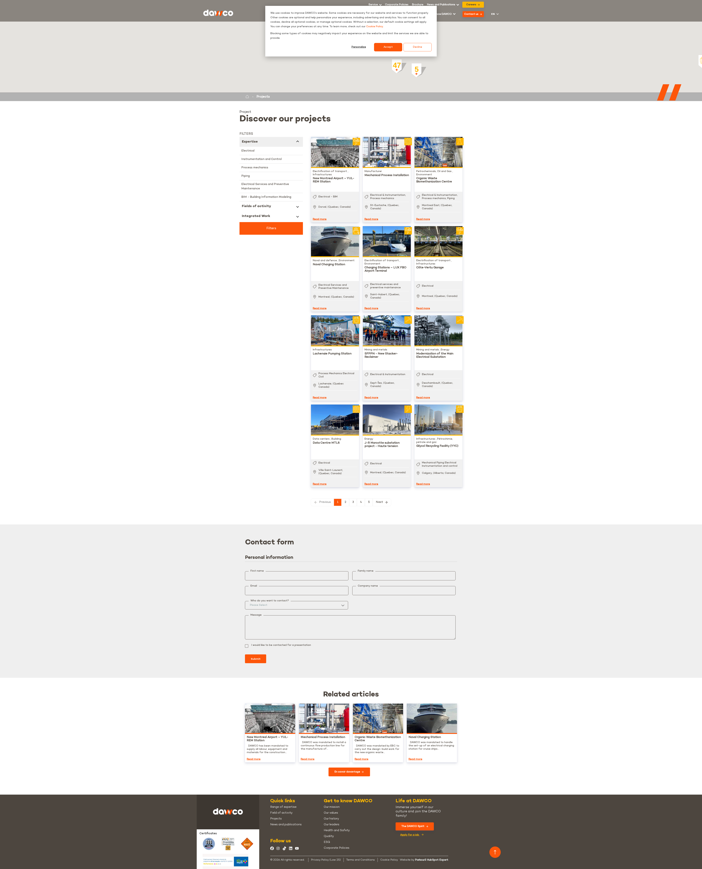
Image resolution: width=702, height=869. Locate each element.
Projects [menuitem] (276, 819)
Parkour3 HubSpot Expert (431, 860)
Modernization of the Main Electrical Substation (434, 355)
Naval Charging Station (329, 264)
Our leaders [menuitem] (331, 824)
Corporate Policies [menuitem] (396, 4)
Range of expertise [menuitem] (283, 807)
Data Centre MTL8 (326, 443)
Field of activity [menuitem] (281, 813)
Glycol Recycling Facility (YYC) (437, 446)
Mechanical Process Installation (387, 175)
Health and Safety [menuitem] (337, 830)
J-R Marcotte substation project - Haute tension (382, 444)
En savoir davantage (347, 771)
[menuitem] (417, 4)
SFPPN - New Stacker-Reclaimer (381, 355)
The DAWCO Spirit (412, 826)
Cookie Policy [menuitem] (389, 860)
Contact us (471, 14)
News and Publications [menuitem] (441, 4)
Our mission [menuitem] (332, 807)
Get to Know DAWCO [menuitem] (438, 14)
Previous (325, 502)
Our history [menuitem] (331, 819)
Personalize (359, 47)
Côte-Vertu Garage (430, 267)
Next (379, 502)
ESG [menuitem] (327, 842)
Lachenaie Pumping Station (332, 354)
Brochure (417, 4)
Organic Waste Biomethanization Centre (434, 180)
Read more (320, 219)
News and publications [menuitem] (286, 824)
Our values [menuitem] (331, 813)
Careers (471, 4)
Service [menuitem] (373, 4)
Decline (417, 47)
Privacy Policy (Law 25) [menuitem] (326, 860)
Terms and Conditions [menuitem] (360, 860)
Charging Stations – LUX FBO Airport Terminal (385, 269)
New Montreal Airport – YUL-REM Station (333, 180)
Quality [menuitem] (329, 836)
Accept (388, 47)
